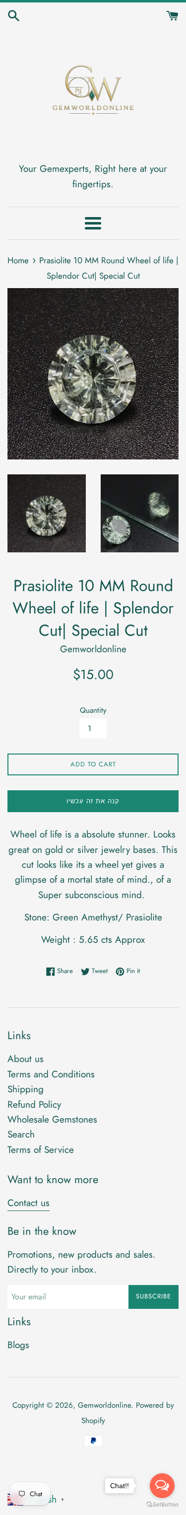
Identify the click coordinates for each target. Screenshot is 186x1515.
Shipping (25, 1089)
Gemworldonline (104, 1405)
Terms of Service (40, 1149)
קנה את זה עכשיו (93, 801)
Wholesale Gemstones (52, 1119)
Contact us (28, 1203)
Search (21, 1134)
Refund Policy (34, 1104)
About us (25, 1058)
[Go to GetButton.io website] (162, 1505)
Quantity (93, 710)
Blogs (18, 1345)
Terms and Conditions (51, 1074)
